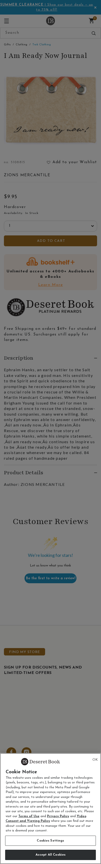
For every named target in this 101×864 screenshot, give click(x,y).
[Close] (95, 760)
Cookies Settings (50, 840)
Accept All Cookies (50, 854)
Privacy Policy (58, 816)
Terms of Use (28, 816)
